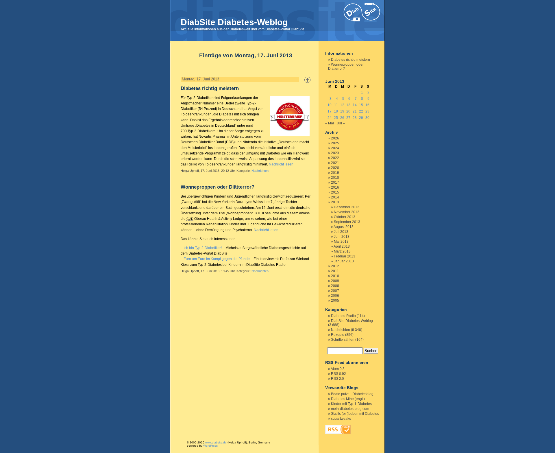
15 (361, 105)
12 (342, 105)
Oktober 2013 (344, 217)
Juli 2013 (341, 232)
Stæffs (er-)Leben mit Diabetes (355, 414)
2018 (335, 178)
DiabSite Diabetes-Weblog (234, 22)
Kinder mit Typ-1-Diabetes (351, 404)
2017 (335, 183)
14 (355, 105)
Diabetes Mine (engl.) (348, 399)
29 (361, 118)
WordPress (210, 445)
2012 (335, 266)
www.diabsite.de (216, 442)
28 (355, 118)
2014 (335, 197)
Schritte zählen (342, 340)
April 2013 (342, 246)
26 (342, 118)
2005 (335, 301)
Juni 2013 (341, 237)
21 (355, 111)
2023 (335, 153)
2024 (335, 148)
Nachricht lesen (281, 164)
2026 (335, 138)
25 (336, 118)
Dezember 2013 (346, 207)
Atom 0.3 (338, 369)
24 (330, 118)
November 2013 (346, 212)
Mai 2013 (341, 242)
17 (330, 111)
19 (342, 111)
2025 (335, 143)
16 (367, 105)
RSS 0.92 (338, 374)
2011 (335, 271)
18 (336, 111)
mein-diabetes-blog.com (350, 409)
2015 (335, 192)
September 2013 (347, 222)
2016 (335, 187)
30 (367, 118)
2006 (335, 296)
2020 (335, 168)
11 (336, 105)
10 (330, 105)
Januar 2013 (344, 261)
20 (348, 111)
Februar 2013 (344, 256)
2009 (335, 281)
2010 (335, 276)
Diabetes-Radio (343, 316)
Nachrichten (260, 170)
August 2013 (344, 227)
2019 (335, 173)
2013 (335, 202)
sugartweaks (341, 419)
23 (367, 111)
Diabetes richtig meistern (210, 88)
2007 (335, 291)
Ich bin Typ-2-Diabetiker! (203, 248)
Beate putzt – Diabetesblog (352, 394)
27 (348, 118)
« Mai (329, 123)
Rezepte (337, 335)
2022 (335, 158)
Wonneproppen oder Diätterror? (217, 187)
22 (361, 111)
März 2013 (342, 251)
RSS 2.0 (337, 379)
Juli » (340, 123)
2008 (335, 286)
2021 (335, 163)
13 (348, 105)
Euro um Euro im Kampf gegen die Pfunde (217, 259)
